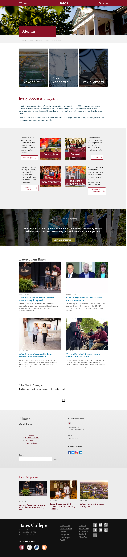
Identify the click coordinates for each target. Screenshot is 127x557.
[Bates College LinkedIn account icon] (95, 535)
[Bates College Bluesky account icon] (100, 525)
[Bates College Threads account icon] (106, 525)
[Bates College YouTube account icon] (106, 530)
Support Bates (57, 40)
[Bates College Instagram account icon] (100, 530)
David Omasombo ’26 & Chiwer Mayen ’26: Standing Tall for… (62, 506)
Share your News (29, 188)
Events (31, 40)
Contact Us (29, 435)
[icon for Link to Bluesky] (72, 452)
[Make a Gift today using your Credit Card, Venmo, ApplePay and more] (21, 547)
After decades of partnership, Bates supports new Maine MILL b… (35, 355)
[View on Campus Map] (69, 423)
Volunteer (29, 440)
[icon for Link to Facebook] (69, 452)
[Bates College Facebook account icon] (95, 525)
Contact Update (28, 158)
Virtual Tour (83, 537)
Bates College (33, 525)
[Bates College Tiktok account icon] (95, 530)
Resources (39, 40)
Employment (64, 535)
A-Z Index (82, 526)
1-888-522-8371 (74, 438)
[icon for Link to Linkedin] (80, 452)
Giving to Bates (31, 443)
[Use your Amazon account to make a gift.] (29, 547)
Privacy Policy (84, 529)
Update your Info (32, 438)
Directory (63, 532)
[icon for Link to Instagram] (76, 452)
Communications (66, 529)
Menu (25, 3)
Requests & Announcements (96, 191)
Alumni (28, 31)
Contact (47, 40)
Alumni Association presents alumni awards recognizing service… (36, 298)
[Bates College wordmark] (63, 3)
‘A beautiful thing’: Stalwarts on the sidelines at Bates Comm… (83, 355)
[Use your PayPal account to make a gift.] (36, 547)
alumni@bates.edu (75, 446)
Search (105, 3)
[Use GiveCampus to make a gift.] (44, 547)
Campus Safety (65, 526)
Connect (23, 40)
